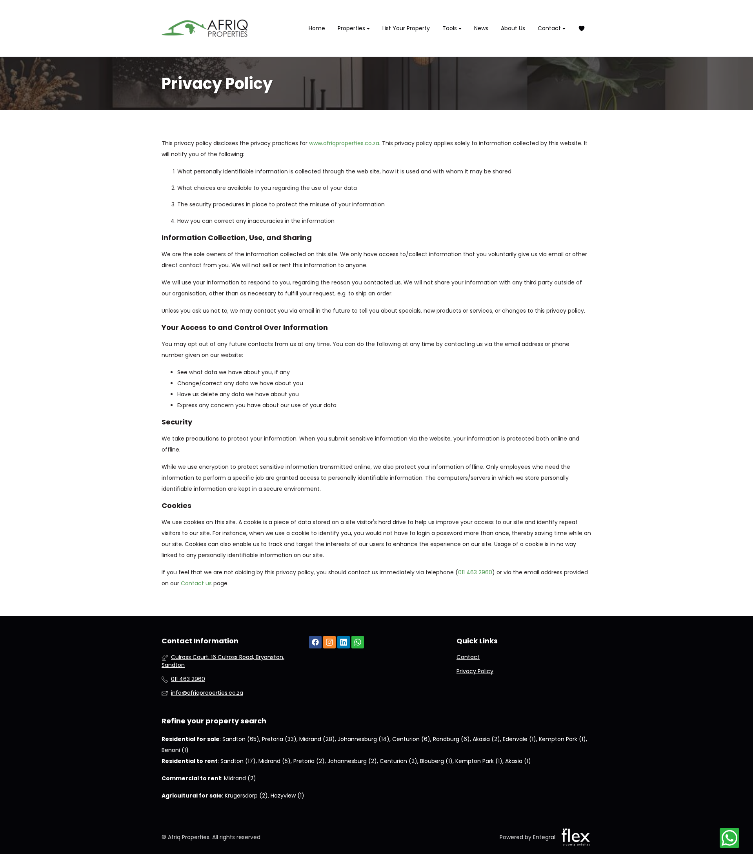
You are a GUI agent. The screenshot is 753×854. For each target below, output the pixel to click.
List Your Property (406, 28)
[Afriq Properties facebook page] (315, 642)
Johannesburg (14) (363, 739)
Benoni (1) (175, 750)
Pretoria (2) (309, 761)
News (481, 28)
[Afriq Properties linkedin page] (343, 642)
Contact (550, 28)
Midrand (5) (274, 761)
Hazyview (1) (287, 795)
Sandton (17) (238, 761)
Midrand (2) (240, 778)
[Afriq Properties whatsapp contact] (357, 642)
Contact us (196, 583)
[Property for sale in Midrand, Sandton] (205, 28)
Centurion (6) (411, 739)
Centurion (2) (398, 761)
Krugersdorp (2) (246, 795)
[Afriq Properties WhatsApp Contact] (729, 838)
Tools (450, 28)
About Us (513, 28)
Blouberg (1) (436, 761)
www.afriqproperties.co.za (344, 143)
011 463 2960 (475, 572)
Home (317, 28)
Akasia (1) (518, 761)
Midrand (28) (317, 739)
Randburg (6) (451, 739)
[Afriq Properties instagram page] (329, 642)
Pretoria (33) (279, 739)
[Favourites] (581, 28)
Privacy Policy (475, 671)
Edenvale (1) (519, 739)
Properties (352, 28)
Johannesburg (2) (352, 761)
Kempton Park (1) (562, 739)
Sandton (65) (240, 739)
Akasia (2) (486, 739)
